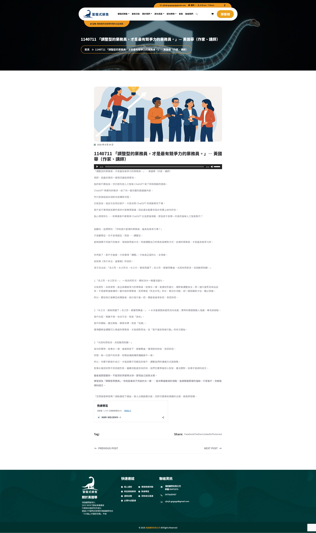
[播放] (97, 166)
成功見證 (158, 13)
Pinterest (217, 434)
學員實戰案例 (130, 491)
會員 (181, 13)
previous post (108, 448)
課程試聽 (128, 495)
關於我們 (146, 13)
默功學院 (171, 13)
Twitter (199, 434)
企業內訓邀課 (130, 500)
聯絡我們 (189, 13)
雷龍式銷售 (123, 13)
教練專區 (145, 491)
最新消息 (136, 13)
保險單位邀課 (147, 495)
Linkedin (207, 434)
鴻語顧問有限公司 (153, 527)
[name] (224, 5)
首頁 (88, 49)
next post (211, 448)
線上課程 (128, 486)
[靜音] (212, 166)
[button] (197, 14)
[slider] (217, 166)
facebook (189, 434)
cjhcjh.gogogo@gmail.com (174, 5)
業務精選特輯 (147, 486)
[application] (158, 166)
